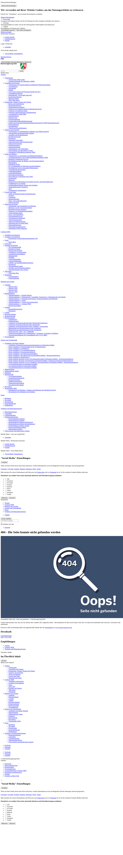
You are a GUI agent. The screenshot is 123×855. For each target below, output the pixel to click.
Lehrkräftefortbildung (15, 173)
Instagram (29, 469)
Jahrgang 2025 (12, 290)
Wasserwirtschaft (13, 202)
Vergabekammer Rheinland (16, 218)
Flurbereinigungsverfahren (16, 107)
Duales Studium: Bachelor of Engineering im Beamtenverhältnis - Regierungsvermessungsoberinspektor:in (40, 361)
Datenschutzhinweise (11, 765)
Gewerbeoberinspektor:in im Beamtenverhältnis (22, 364)
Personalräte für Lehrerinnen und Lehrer (20, 176)
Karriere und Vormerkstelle (9, 340)
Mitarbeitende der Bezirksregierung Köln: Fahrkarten (24, 328)
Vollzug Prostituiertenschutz (16, 221)
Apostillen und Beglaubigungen (18, 135)
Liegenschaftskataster (14, 261)
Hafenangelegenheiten (15, 143)
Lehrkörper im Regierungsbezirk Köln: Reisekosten (24, 325)
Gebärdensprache (10, 39)
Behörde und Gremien (7, 281)
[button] (14, 53)
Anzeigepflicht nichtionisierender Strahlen (21, 133)
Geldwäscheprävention (15, 213)
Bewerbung (8, 386)
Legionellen (8, 413)
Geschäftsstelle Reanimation (17, 169)
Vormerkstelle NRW (11, 388)
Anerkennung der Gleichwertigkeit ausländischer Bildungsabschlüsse (29, 85)
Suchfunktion (49, 627)
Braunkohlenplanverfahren (16, 419)
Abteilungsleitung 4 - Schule (17, 300)
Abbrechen (4, 498)
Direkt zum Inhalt (6, 32)
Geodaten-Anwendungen (12, 237)
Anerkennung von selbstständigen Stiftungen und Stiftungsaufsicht (28, 131)
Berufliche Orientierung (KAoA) (18, 159)
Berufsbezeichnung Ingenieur (17, 209)
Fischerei (11, 195)
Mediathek (8, 398)
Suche (21, 71)
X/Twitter (10, 469)
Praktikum (8, 373)
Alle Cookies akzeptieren (24, 30)
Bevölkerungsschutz (14, 137)
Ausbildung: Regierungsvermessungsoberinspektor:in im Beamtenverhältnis (31, 345)
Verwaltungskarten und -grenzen (18, 270)
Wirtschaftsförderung (14, 225)
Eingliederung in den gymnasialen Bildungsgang (23, 168)
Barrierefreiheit (9, 767)
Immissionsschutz (13, 199)
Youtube (16, 469)
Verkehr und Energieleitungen (17, 128)
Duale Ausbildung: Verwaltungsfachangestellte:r (23, 354)
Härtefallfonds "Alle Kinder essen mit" (20, 95)
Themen (3, 74)
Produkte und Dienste (11, 245)
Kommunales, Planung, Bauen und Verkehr (18, 102)
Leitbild (7, 312)
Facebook (4, 469)
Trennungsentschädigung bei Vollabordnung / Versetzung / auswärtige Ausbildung (33, 333)
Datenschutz (41, 472)
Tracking (5, 23)
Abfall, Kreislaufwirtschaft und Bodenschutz (22, 194)
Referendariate (9, 374)
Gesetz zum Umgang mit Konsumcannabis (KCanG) (24, 92)
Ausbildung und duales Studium (14, 343)
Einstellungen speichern (8, 30)
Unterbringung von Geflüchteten (18, 149)
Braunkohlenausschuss (15, 309)
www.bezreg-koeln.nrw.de (64, 627)
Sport (10, 189)
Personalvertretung (10, 314)
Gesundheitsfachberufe (15, 93)
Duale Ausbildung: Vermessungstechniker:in (21, 352)
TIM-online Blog (13, 273)
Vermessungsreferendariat (16, 383)
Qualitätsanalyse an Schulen (16, 183)
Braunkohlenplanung (14, 105)
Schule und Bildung (11, 154)
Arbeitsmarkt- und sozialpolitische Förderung (22, 206)
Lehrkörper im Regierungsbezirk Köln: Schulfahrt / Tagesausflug (28, 326)
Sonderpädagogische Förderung (18, 187)
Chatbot (5, 26)
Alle (8, 479)
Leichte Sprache (9, 37)
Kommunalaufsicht (14, 119)
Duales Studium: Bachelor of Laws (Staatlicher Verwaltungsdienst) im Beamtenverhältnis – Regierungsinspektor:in (43, 362)
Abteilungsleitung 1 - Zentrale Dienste (20, 295)
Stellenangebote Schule (12, 371)
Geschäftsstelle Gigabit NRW (17, 114)
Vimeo (39, 469)
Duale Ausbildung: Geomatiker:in (18, 348)
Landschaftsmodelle (14, 259)
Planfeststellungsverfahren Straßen (18, 426)
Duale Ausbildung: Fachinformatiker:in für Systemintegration (27, 347)
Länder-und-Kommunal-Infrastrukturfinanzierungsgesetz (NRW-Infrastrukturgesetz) (33, 123)
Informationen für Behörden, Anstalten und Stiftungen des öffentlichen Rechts (32, 390)
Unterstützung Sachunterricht (17, 190)
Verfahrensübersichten (11, 417)
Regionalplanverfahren (15, 429)
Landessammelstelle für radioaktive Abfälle (21, 81)
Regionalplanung (13, 124)
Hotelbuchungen (13, 321)
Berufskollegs (12, 163)
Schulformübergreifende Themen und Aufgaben (23, 185)
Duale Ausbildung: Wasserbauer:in (19, 357)
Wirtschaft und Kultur (11, 204)
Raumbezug (12, 264)
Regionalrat (11, 311)
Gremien (7, 307)
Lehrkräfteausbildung (14, 171)
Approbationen (13, 86)
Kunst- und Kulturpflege (15, 214)
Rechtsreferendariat (14, 380)
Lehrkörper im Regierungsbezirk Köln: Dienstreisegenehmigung (27, 323)
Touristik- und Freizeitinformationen (19, 268)
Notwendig (6, 19)
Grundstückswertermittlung (16, 254)
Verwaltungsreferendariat (16, 385)
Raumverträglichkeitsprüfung (17, 427)
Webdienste (8, 275)
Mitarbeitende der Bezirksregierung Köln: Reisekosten (24, 330)
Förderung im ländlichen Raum (17, 111)
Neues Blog (12, 242)
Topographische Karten (15, 266)
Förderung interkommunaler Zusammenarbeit (22, 112)
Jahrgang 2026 (12, 292)
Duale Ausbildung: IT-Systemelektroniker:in (21, 350)
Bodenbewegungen (14, 249)
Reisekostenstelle (10, 318)
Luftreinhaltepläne (10, 415)
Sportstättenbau (13, 126)
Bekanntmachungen (11, 412)
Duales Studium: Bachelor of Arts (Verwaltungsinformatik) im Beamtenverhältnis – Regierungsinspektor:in (40, 359)
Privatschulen (12, 178)
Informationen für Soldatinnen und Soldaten (21, 392)
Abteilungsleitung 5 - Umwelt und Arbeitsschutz (23, 302)
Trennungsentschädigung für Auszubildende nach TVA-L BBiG (27, 335)
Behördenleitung (10, 293)
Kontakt (7, 40)
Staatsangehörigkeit (14, 147)
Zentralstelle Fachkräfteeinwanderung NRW (21, 152)
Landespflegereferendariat (16, 378)
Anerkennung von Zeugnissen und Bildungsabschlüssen (25, 156)
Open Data (8, 244)
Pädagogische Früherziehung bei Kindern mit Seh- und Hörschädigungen (30, 182)
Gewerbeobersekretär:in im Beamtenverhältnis (22, 366)
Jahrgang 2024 (12, 288)
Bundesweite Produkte (15, 250)
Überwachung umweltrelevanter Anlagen (17, 431)
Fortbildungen (12, 319)
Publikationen (9, 405)
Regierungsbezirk (10, 316)
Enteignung (11, 138)
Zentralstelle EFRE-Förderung (17, 228)
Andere (9, 494)
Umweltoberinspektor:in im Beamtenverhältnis (22, 367)
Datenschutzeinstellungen (9, 6)
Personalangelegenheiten (15, 175)
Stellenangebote (9, 369)
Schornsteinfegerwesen (15, 216)
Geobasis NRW (5, 232)
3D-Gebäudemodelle (14, 247)
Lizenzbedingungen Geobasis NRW (16, 771)
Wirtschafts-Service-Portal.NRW (18, 223)
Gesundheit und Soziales (12, 83)
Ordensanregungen (14, 145)
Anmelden (8, 47)
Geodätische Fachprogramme (17, 252)
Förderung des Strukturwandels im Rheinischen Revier (25, 109)
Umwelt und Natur (10, 192)
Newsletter (8, 400)
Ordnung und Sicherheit (12, 130)
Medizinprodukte (13, 98)
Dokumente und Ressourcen (13, 772)
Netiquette (53, 472)
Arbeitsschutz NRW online (16, 79)
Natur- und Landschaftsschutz (17, 201)
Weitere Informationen (7, 17)
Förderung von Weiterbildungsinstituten (20, 211)
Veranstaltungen (9, 337)
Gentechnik (11, 197)
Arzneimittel (12, 88)
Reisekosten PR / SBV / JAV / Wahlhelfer (21, 331)
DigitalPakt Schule (14, 164)
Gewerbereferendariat (15, 376)
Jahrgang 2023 (12, 286)
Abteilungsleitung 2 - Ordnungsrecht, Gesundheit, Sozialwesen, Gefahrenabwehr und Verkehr (37, 297)
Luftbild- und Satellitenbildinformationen (20, 263)
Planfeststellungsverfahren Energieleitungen (21, 424)
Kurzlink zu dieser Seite (12, 776)
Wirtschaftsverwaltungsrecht (17, 227)
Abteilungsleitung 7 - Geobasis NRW (19, 304)
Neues (6, 240)
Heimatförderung (13, 116)
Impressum (8, 764)
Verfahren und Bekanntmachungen (11, 408)
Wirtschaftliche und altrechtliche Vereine (20, 150)
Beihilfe (10, 90)
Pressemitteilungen (10, 403)
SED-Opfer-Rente (14, 100)
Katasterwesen (12, 118)
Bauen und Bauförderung (16, 104)
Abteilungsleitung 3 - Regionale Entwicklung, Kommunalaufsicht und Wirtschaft (32, 299)
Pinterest (22, 469)
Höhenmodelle (12, 256)
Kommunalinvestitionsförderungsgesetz (20, 121)
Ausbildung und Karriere (12, 235)
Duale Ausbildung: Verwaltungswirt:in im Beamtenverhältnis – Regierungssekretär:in (34, 355)
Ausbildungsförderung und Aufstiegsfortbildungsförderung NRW (28, 157)
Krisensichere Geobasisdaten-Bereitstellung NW (23, 238)
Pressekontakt (9, 402)
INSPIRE (11, 257)
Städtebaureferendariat (15, 381)
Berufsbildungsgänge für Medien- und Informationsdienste (26, 161)
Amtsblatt (7, 285)
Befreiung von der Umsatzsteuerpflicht (20, 208)
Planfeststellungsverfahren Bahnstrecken (20, 422)
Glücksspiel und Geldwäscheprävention (20, 142)
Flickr (34, 469)
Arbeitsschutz (9, 78)
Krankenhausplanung (14, 97)
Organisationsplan (6, 636)
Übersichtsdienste (13, 278)
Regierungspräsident (14, 305)
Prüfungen (11, 180)
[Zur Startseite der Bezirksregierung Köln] (13, 69)
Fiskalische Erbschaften (15, 140)
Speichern (12, 498)
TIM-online (8, 271)
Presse (3, 395)
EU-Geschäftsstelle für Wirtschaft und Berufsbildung (24, 166)
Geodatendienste (13, 276)
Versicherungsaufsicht (15, 220)
